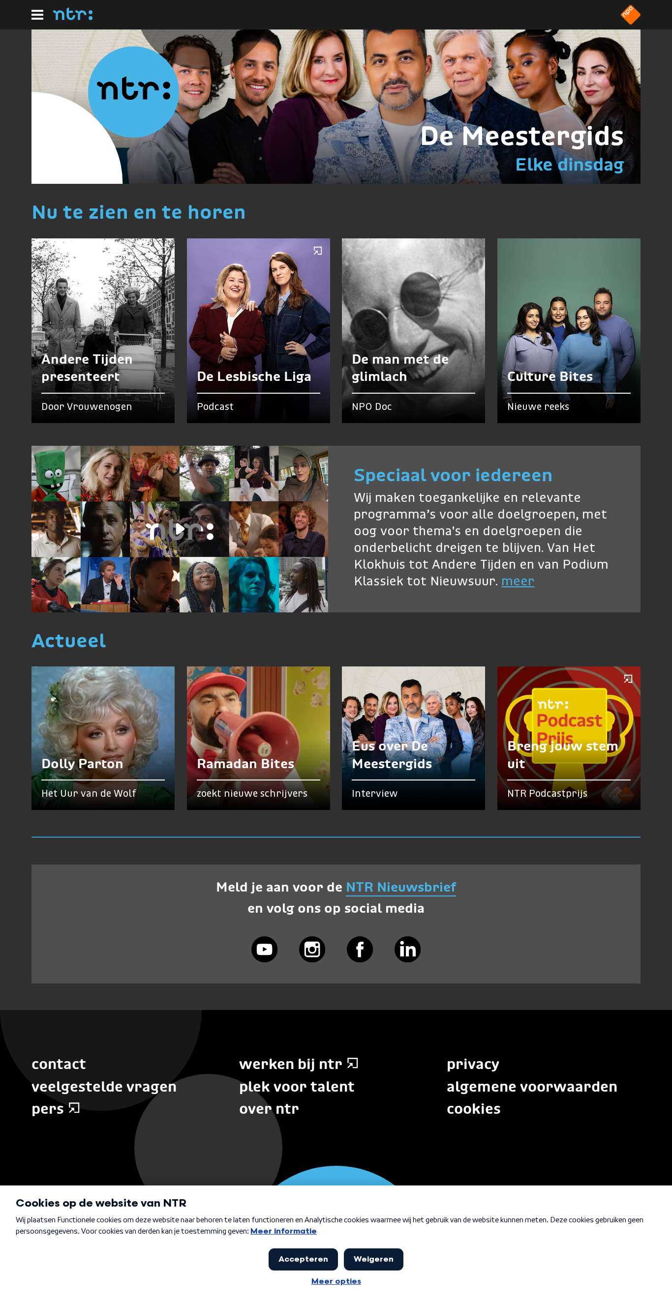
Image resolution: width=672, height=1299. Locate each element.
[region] (179, 529)
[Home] (72, 17)
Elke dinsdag (569, 164)
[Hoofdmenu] (37, 15)
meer (517, 582)
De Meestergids (522, 135)
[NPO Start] (631, 22)
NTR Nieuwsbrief (401, 887)
